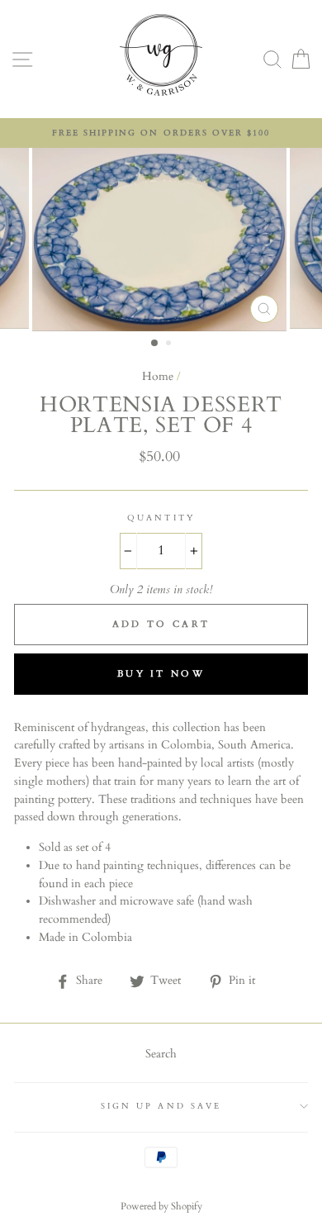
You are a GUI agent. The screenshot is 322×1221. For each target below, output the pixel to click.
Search (161, 1054)
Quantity (160, 518)
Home (157, 376)
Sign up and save (161, 1106)
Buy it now (161, 674)
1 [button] (155, 344)
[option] (161, 133)
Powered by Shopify (161, 1206)
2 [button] (170, 344)
